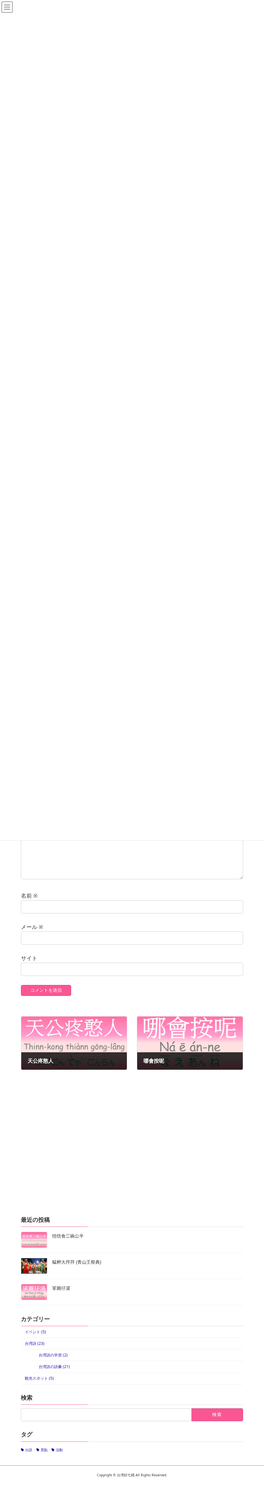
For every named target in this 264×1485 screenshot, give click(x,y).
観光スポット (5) (39, 1378)
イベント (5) (35, 1331)
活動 (59, 1450)
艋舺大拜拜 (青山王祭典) (76, 1262)
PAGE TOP (251, 1434)
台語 (28, 1450)
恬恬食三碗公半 (68, 1236)
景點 (44, 1450)
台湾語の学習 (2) (53, 1355)
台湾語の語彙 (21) (54, 1366)
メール (32, 927)
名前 (29, 895)
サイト (29, 958)
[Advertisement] (132, 1152)
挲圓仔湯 (61, 1288)
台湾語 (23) (34, 1343)
